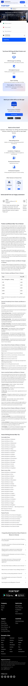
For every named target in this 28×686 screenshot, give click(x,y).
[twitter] (5, 677)
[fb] (2, 677)
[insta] (8, 677)
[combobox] (14, 23)
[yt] (14, 677)
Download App (14, 114)
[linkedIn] (11, 677)
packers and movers (11, 238)
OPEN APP (22, 2)
